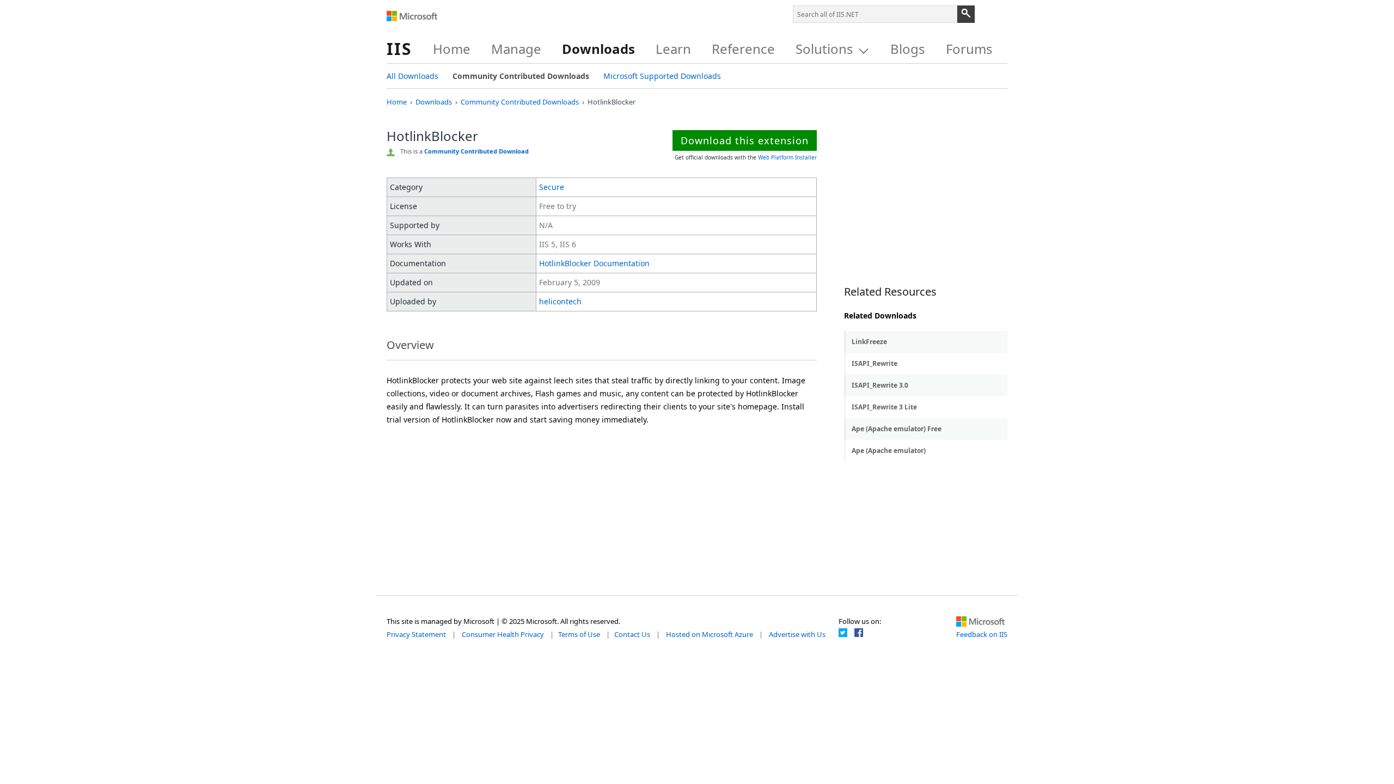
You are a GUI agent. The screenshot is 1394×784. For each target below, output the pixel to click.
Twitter (843, 632)
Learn (673, 49)
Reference (743, 49)
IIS (399, 48)
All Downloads (412, 76)
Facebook (858, 632)
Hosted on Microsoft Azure (709, 634)
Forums (969, 49)
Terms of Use (579, 634)
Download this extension (745, 140)
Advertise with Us (797, 634)
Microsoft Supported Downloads (662, 76)
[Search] (966, 14)
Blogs (907, 49)
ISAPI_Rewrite (874, 363)
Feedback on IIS (981, 634)
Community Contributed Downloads (521, 76)
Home (451, 49)
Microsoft (412, 16)
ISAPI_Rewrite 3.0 (880, 385)
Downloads (598, 49)
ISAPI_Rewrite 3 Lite (884, 407)
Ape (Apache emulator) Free (896, 428)
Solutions (824, 49)
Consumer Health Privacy (503, 634)
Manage (516, 49)
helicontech (560, 301)
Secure (551, 187)
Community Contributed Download (476, 151)
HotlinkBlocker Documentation (594, 263)
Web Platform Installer (787, 157)
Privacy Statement (416, 634)
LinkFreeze (869, 341)
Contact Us (632, 634)
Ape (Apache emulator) (889, 450)
